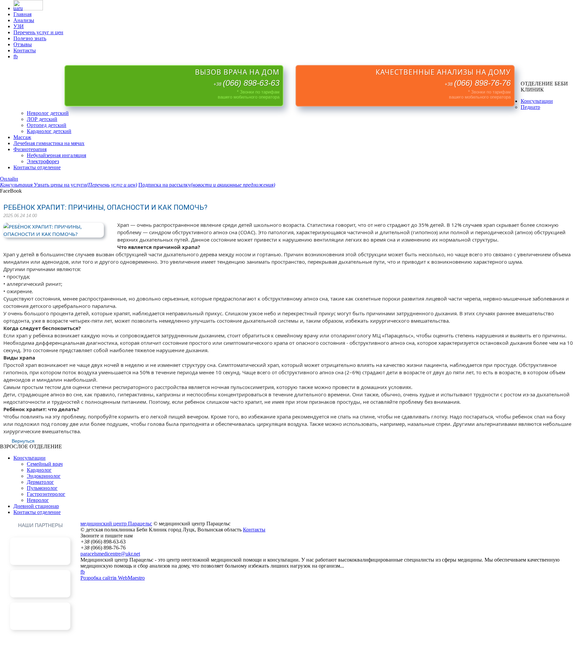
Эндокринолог (44, 476)
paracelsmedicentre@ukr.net (110, 554)
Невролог (38, 500)
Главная (22, 14)
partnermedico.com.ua (40, 573)
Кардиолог (39, 470)
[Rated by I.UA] (28, 8)
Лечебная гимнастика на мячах (48, 143)
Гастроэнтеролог (46, 494)
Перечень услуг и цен (38, 32)
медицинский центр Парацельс (116, 523)
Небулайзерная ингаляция (56, 155)
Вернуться (23, 441)
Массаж (22, 137)
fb (15, 56)
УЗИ (18, 26)
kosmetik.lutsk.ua (40, 605)
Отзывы (22, 44)
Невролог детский (48, 113)
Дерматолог (40, 482)
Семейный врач (45, 464)
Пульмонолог (42, 488)
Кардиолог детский (49, 131)
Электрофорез (43, 161)
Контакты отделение (37, 167)
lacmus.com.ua (40, 540)
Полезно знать (29, 38)
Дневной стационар (36, 506)
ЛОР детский (42, 119)
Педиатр (530, 107)
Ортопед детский (46, 125)
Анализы (23, 20)
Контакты (24, 50)
